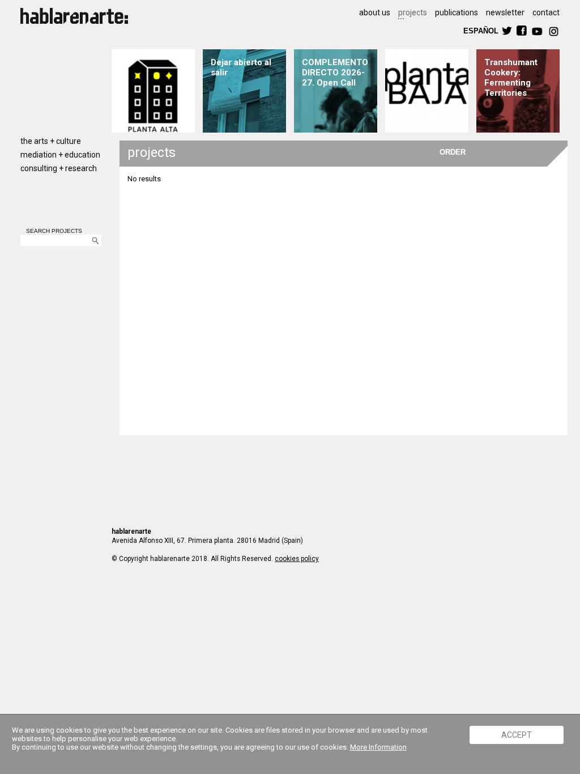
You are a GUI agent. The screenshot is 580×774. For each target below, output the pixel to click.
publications (456, 12)
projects (412, 12)
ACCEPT (516, 734)
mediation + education (60, 154)
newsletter (505, 12)
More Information (378, 747)
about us (374, 12)
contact (546, 12)
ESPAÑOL (480, 30)
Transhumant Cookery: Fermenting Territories (511, 77)
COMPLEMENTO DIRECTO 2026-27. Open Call (335, 72)
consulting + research (58, 168)
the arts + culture (50, 141)
